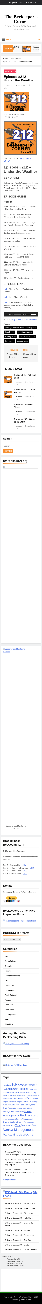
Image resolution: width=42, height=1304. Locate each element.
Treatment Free (28, 1125)
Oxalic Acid (9, 1104)
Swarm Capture (10, 1122)
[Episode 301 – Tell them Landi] (25, 50)
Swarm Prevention (9, 1125)
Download (33, 320)
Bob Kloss (9, 332)
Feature (8, 971)
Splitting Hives (12, 1119)
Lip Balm (23, 1095)
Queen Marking (19, 1111)
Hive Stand (26, 1092)
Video (7, 1019)
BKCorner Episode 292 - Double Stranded (21, 1250)
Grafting (31, 1089)
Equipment (12, 1088)
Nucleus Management (17, 1102)
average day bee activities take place (20, 328)
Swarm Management (25, 1122)
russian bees (22, 341)
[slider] (34, 314)
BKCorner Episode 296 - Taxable (17, 1230)
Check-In (8, 966)
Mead (5, 1098)
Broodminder (31, 1085)
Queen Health (21, 1108)
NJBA (27, 1098)
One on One (9, 985)
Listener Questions (33, 1095)
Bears (9, 1085)
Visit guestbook (9, 1180)
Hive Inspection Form (15, 1092)
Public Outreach (11, 995)
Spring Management (24, 1119)
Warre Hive (30, 1135)
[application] (21, 314)
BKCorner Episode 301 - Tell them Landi (20, 1203)
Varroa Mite (10, 1134)
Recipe (15, 1115)
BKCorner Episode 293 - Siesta (17, 1245)
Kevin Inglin (7, 1095)
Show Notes (10, 71)
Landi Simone (16, 1095)
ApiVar (5, 1085)
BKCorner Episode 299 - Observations (19, 1213)
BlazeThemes (26, 1300)
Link (5, 289)
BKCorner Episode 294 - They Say (18, 1240)
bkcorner (9, 85)
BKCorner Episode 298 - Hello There (19, 1218)
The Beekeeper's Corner (21, 19)
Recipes (8, 1000)
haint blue (9, 341)
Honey (33, 1092)
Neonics (20, 1098)
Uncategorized (10, 1014)
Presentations (10, 990)
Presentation (12, 1108)
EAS (4, 1089)
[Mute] (29, 314)
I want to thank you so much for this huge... (21, 1155)
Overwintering (31, 1101)
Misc (7, 981)
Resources (9, 1005)
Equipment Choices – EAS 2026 (21, 3)
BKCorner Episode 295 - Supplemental (19, 1235)
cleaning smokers (25, 332)
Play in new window (19, 320)
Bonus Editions (10, 961)
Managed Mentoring (12, 976)
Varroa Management (18, 1130)
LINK (25, 865)
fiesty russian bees (27, 337)
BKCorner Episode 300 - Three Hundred (20, 1208)
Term (18, 1125)
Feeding (23, 1088)
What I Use (9, 1024)
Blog (6, 956)
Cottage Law (10, 337)
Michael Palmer (12, 1098)
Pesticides (19, 1105)
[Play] (7, 314)
